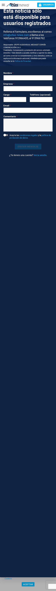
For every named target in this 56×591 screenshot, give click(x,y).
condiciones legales (29, 135)
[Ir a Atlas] (17, 5)
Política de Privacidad (23, 61)
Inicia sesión (40, 155)
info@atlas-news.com (16, 34)
